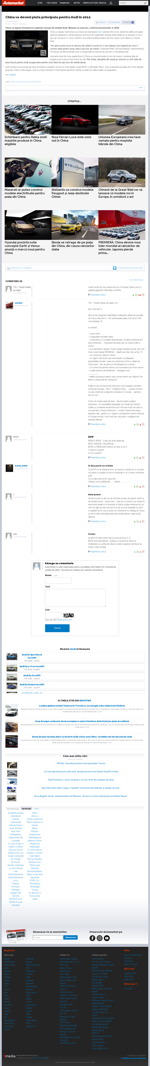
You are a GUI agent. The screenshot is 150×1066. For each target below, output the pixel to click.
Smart (28, 1002)
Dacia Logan (97, 1045)
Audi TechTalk (16, 828)
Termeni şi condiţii (40, 1058)
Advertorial (16, 816)
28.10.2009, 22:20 (20, 440)
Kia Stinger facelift (100, 1024)
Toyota (29, 1017)
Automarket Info (16, 837)
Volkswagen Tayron (69, 1010)
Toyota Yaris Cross (100, 977)
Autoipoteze (15, 834)
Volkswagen (31, 1020)
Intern (34, 813)
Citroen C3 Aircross (68, 995)
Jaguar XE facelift (100, 1009)
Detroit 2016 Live (15, 853)
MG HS (63, 1007)
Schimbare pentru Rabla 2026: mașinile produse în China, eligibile (26, 140)
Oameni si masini (35, 853)
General (15, 896)
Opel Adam (35, 856)
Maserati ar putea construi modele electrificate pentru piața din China (25, 193)
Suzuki (29, 1011)
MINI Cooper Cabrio (68, 998)
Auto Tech (15, 831)
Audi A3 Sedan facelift (32, 684)
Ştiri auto (128, 958)
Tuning (35, 890)
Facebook (92, 938)
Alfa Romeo (9, 962)
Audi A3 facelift (31, 675)
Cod (47, 610)
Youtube (107, 938)
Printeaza (101, 22)
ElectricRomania (15, 874)
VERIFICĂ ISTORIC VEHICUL (94, 3)
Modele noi (35, 844)
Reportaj (34, 868)
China (13, 82)
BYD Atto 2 (65, 974)
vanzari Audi (21, 82)
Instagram (100, 938)
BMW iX (96, 1033)
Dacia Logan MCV (100, 1048)
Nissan (29, 974)
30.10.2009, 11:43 (20, 497)
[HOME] (13, 3)
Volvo (28, 1023)
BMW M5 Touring (68, 986)
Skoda (28, 999)
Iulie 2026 (128, 976)
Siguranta (34, 877)
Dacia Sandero (98, 1042)
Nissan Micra (98, 985)
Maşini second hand (133, 955)
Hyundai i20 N (98, 994)
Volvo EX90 (65, 1022)
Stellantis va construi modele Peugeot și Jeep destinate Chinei (72, 193)
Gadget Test (15, 893)
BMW (6, 974)
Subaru (29, 1008)
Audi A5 (63, 1001)
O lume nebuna (35, 850)
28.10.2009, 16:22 (20, 293)
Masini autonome (34, 819)
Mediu (35, 828)
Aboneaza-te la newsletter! (21, 268)
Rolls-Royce (31, 992)
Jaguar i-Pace (98, 997)
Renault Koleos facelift (102, 1036)
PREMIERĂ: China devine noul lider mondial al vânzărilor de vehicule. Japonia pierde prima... (119, 248)
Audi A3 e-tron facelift (32, 666)
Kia (5, 1017)
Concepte (16, 840)
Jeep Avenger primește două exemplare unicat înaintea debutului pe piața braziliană (82, 721)
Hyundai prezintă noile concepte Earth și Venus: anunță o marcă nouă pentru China (25, 248)
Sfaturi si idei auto (35, 874)
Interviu (34, 816)
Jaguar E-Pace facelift (101, 1006)
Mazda (29, 962)
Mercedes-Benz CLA (69, 962)
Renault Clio (65, 971)
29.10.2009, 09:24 (22, 468)
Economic (15, 862)
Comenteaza (115, 22)
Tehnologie (35, 887)
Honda (7, 1002)
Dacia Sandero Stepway (102, 970)
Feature (15, 883)
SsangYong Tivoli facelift (103, 1018)
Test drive (128, 961)
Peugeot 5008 (66, 1004)
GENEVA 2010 (15, 899)
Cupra (6, 980)
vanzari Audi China (34, 82)
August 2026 (130, 973)
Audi (100, 32)
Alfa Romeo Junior (68, 1043)
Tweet (140, 87)
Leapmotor (9, 1026)
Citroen (7, 977)
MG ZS (63, 1013)
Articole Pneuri (15, 825)
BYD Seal (64, 965)
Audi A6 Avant (66, 992)
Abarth (7, 959)
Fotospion (15, 890)
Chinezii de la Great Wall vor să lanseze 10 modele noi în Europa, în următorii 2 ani (120, 193)
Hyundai (8, 1005)
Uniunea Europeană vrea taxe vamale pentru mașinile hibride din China (119, 140)
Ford (6, 995)
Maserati (30, 959)
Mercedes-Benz (33, 965)
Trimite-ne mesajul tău (133, 1058)
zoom (43, 53)
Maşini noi (9, 950)
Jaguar (7, 1011)
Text (47, 587)
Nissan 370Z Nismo (101, 962)
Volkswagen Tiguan (69, 959)
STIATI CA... (35, 880)
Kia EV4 (63, 989)
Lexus (6, 1029)
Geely (6, 999)
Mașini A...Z (31, 1026)
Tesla (28, 1014)
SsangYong (31, 1005)
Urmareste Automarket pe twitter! (130, 268)
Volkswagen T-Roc (68, 977)
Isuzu (6, 1008)
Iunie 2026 (129, 979)
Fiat (5, 992)
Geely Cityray (66, 968)
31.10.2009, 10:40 (20, 537)
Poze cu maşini (131, 964)
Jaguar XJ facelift (99, 974)
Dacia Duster (97, 1039)
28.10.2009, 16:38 (22, 306)
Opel (28, 977)
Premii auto (35, 865)
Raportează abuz (98, 295)
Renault (29, 989)
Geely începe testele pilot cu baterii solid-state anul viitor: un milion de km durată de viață (82, 737)
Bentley (7, 971)
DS (5, 986)
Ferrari (7, 989)
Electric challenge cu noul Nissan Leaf (16, 868)
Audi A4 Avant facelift (101, 1021)
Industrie (85, 700)
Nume (48, 575)
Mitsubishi (30, 971)
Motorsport (35, 847)
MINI (28, 968)
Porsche (29, 983)
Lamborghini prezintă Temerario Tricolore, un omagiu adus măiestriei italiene (82, 706)
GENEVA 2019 (15, 902)
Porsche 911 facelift (68, 1025)
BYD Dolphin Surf (68, 1028)
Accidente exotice (15, 813)
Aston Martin (9, 965)
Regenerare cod (64, 620)
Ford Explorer (98, 959)
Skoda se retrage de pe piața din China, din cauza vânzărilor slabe (73, 246)
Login (111, 3)
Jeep (6, 1014)
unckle (18, 303)
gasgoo (13, 74)
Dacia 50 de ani (16, 850)
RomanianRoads (34, 871)
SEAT (28, 995)
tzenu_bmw (21, 466)
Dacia (6, 983)
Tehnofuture (34, 883)
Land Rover (9, 1023)
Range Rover (31, 986)
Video (34, 899)
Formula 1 (15, 887)
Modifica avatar (37, 566)
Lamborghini (9, 1020)
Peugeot (29, 980)
